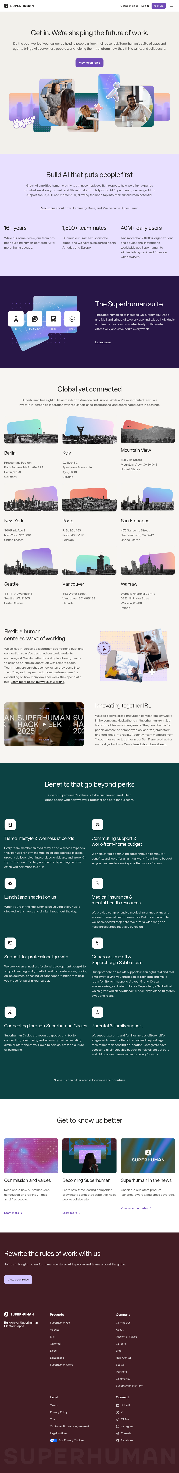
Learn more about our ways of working (37, 682)
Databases (57, 1357)
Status (120, 1364)
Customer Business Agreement (69, 1426)
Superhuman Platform (129, 1385)
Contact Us (123, 1322)
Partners (121, 1371)
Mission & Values (126, 1336)
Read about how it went (150, 744)
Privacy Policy (58, 1412)
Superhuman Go (60, 1322)
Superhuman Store (61, 1364)
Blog (118, 1350)
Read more (47, 208)
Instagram (127, 1426)
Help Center (123, 1357)
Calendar (55, 1343)
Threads (126, 1433)
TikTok (125, 1419)
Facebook (127, 1440)
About (120, 1329)
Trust (53, 1419)
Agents (54, 1329)
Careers (121, 1343)
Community (123, 1378)
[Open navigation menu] (172, 6)
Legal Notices (58, 1433)
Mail (52, 1336)
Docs (53, 1350)
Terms (54, 1405)
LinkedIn (126, 1405)
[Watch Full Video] (44, 724)
